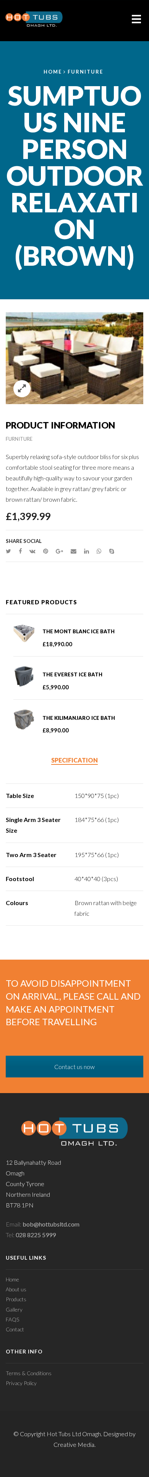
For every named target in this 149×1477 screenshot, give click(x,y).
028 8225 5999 (36, 1234)
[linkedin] (86, 550)
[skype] (109, 550)
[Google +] (59, 550)
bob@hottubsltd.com (51, 1224)
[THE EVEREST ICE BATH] (27, 676)
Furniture (85, 72)
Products (16, 1299)
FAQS (12, 1319)
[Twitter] (10, 550)
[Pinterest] (45, 550)
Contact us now (74, 1066)
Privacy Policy (21, 1383)
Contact (15, 1329)
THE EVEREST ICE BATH (72, 674)
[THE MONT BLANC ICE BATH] (27, 633)
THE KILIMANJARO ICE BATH (78, 718)
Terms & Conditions (29, 1373)
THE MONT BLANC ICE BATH (78, 631)
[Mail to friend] (73, 550)
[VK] (32, 550)
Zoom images (22, 388)
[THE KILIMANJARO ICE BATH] (27, 719)
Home (53, 72)
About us (16, 1289)
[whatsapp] (99, 550)
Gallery (14, 1309)
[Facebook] (20, 550)
